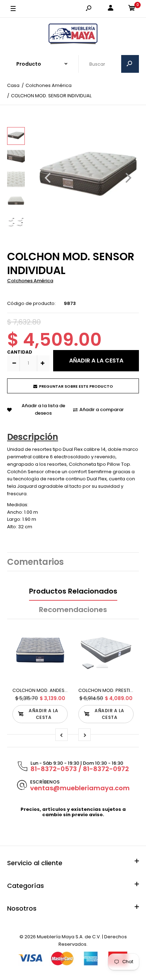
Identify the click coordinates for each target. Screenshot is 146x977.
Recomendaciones (73, 610)
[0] (131, 9)
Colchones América (30, 280)
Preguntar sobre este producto (76, 386)
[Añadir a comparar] (58, 646)
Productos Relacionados (73, 591)
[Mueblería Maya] (73, 34)
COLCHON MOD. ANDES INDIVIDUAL (51, 690)
